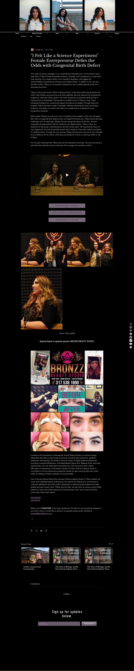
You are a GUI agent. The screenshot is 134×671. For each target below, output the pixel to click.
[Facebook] (130, 330)
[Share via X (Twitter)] (36, 531)
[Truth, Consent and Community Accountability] (35, 555)
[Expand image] (32, 250)
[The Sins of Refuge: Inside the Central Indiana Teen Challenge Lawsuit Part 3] (67, 555)
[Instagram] (130, 323)
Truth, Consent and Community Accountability (32, 568)
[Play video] (67, 175)
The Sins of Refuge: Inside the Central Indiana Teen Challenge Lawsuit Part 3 (66, 568)
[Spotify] (130, 347)
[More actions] (102, 50)
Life (31, 36)
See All (111, 544)
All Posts (23, 36)
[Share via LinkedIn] (41, 531)
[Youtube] (130, 343)
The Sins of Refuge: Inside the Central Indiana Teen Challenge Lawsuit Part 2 (98, 568)
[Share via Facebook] (32, 531)
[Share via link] (46, 531)
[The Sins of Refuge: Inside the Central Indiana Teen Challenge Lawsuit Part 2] (99, 555)
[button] (111, 36)
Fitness (38, 36)
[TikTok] (130, 337)
